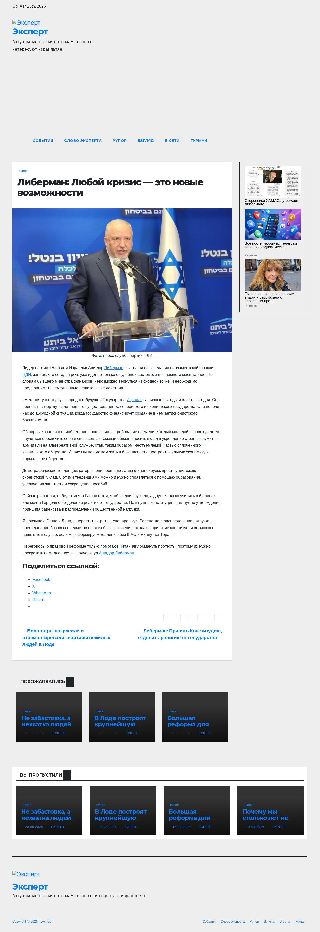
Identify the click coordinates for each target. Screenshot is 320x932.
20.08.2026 (34, 827)
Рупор (120, 140)
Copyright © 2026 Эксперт (32, 921)
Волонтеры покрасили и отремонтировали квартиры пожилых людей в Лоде (66, 637)
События (43, 140)
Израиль (134, 400)
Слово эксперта (83, 140)
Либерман (114, 368)
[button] (294, 140)
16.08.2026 (182, 827)
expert (59, 733)
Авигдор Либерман (116, 553)
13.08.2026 (256, 827)
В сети (172, 140)
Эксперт (30, 31)
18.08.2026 (108, 827)
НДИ (26, 374)
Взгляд (146, 140)
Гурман (199, 140)
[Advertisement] (160, 97)
